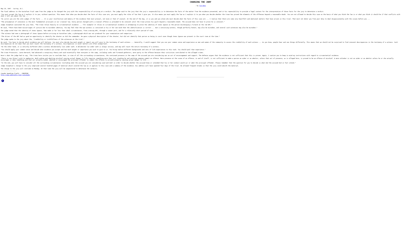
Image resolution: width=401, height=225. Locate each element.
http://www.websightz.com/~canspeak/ (15, 75)
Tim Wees (202, 5)
